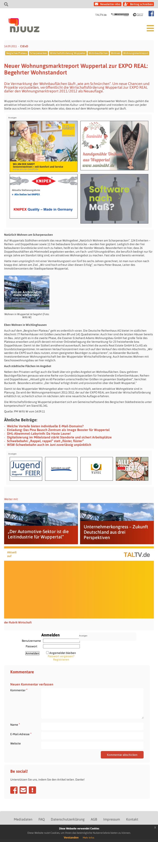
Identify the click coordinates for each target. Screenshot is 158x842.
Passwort (31, 646)
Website (15, 743)
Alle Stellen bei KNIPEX (26, 194)
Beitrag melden (32, 790)
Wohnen (115, 53)
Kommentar (18, 690)
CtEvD (24, 46)
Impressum (111, 819)
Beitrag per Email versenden (23, 790)
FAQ (41, 819)
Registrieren (61, 659)
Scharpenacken (38, 53)
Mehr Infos (88, 837)
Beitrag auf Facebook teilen (13, 790)
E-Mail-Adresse (20, 734)
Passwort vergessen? (61, 656)
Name (15, 725)
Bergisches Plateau (16, 53)
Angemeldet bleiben (62, 653)
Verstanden (71, 837)
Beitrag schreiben (141, 4)
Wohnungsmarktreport (135, 53)
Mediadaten (23, 819)
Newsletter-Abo (110, 4)
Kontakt (132, 819)
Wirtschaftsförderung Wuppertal (68, 53)
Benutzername (31, 640)
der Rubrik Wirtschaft (18, 622)
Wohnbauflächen (98, 53)
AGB (94, 819)
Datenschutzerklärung (68, 819)
